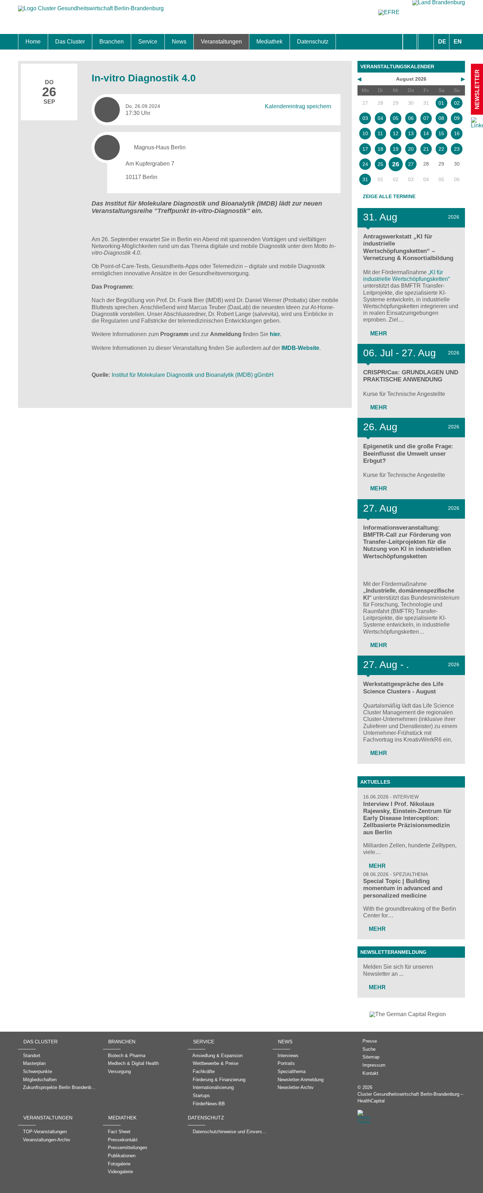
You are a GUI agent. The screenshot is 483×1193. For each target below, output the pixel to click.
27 (411, 164)
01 (441, 103)
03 (365, 118)
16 (457, 133)
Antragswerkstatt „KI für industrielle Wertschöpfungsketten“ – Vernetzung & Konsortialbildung (408, 247)
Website (308, 348)
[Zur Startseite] (91, 12)
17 (365, 149)
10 (365, 133)
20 (411, 149)
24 (365, 164)
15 (441, 133)
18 (380, 149)
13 (411, 133)
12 (395, 133)
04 (380, 118)
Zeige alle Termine (389, 196)
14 (426, 133)
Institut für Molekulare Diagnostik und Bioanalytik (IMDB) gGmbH (193, 375)
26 (395, 164)
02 (457, 103)
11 (380, 133)
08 (441, 118)
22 (441, 149)
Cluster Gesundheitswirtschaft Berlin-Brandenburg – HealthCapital (410, 1097)
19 (395, 149)
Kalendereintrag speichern (298, 106)
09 (457, 118)
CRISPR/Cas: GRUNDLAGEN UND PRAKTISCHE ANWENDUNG (410, 376)
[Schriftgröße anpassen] (425, 42)
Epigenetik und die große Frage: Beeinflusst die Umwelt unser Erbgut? (408, 453)
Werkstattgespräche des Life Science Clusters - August (403, 688)
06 (411, 118)
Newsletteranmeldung (393, 952)
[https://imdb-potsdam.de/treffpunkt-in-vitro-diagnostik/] (209, 334)
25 (380, 164)
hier (275, 334)
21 (426, 149)
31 (365, 179)
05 (395, 118)
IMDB (288, 348)
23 (457, 149)
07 (426, 118)
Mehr (378, 333)
